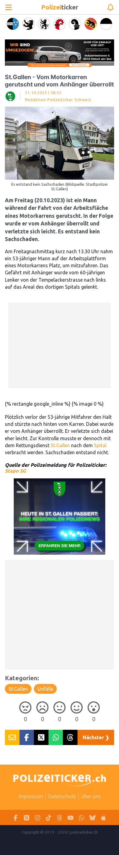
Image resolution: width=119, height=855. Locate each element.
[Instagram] (37, 817)
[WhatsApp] (81, 817)
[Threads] (59, 817)
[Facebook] (16, 817)
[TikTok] (48, 817)
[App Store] (103, 817)
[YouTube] (70, 817)
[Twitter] (26, 817)
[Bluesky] (92, 817)
